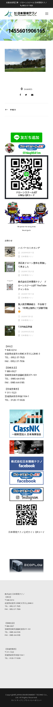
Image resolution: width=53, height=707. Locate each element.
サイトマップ (16, 700)
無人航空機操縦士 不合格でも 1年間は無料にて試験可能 (33, 306)
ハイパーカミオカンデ (29, 247)
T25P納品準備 (25, 326)
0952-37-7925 (27, 5)
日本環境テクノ (27, 256)
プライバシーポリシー (33, 700)
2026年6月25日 (27, 331)
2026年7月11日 (27, 294)
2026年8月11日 (27, 252)
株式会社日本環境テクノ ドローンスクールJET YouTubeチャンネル (32, 285)
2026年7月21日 (27, 271)
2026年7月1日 (27, 316)
